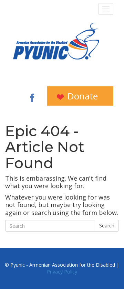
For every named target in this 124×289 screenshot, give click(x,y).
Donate (81, 96)
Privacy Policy (62, 271)
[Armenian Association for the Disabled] (56, 41)
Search (106, 225)
